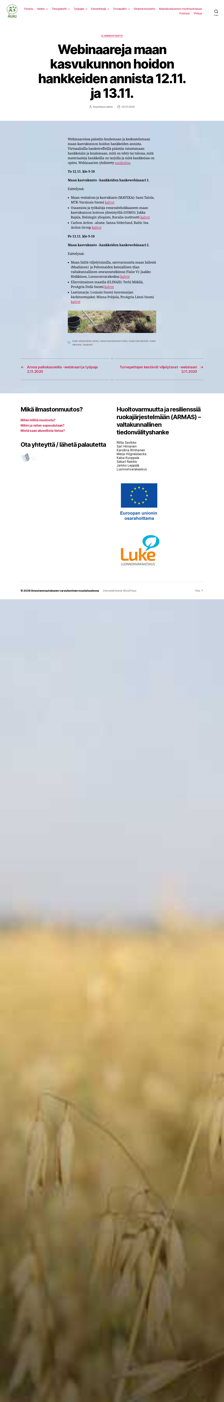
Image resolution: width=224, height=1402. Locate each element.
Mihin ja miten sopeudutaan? (42, 425)
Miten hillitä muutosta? (38, 420)
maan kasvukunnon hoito (114, 340)
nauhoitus (122, 163)
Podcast (185, 13)
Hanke (41, 8)
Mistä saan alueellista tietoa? (43, 431)
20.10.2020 (128, 106)
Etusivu (28, 8)
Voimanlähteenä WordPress (119, 590)
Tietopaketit (59, 8)
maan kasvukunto (138, 340)
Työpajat (78, 8)
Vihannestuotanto (144, 8)
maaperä (87, 344)
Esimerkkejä (98, 8)
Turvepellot (120, 8)
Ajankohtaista (112, 35)
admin (109, 106)
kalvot (109, 202)
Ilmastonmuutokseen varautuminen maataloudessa (65, 590)
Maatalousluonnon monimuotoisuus (180, 8)
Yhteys (198, 13)
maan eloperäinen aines (85, 340)
